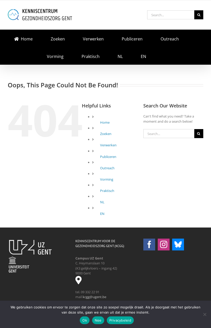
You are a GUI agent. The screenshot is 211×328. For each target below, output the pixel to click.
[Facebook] (149, 244)
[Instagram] (164, 244)
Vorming (106, 179)
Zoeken (105, 133)
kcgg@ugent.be (94, 297)
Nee (98, 320)
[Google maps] (80, 282)
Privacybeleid (120, 320)
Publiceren (108, 156)
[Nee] (204, 314)
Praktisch (107, 190)
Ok (84, 320)
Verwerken (108, 145)
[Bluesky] (178, 244)
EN (102, 213)
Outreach (107, 168)
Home (105, 122)
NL (102, 202)
